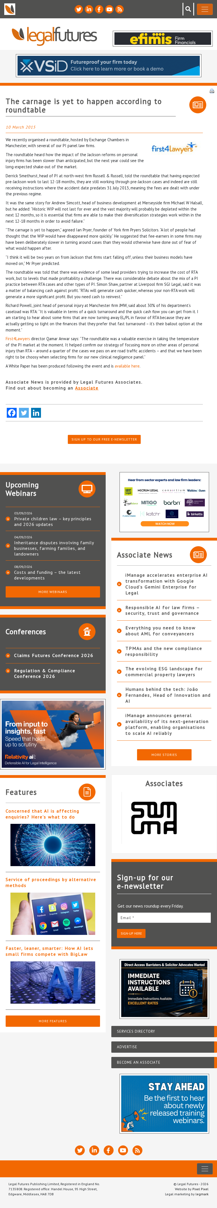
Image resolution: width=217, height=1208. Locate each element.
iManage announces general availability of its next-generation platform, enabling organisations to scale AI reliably (167, 724)
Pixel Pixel (200, 1189)
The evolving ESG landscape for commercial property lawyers (164, 671)
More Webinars (52, 592)
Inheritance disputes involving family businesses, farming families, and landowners (54, 548)
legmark (202, 1194)
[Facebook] (11, 412)
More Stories (164, 755)
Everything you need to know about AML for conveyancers (160, 630)
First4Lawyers (18, 338)
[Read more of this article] (53, 845)
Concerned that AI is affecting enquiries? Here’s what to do (42, 814)
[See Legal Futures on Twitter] (79, 9)
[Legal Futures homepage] (54, 36)
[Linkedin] (36, 412)
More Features (53, 1021)
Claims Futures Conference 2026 (54, 655)
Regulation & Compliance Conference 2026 (44, 673)
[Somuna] (164, 818)
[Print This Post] (212, 90)
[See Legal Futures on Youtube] (109, 9)
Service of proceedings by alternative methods (51, 882)
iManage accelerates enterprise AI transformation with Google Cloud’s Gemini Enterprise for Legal (166, 583)
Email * (127, 917)
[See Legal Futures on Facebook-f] (99, 9)
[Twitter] (23, 412)
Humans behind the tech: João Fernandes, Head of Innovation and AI (168, 695)
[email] (164, 917)
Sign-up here (131, 933)
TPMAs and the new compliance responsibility (163, 651)
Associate (87, 388)
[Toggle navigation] (205, 9)
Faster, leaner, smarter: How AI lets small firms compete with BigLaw (50, 951)
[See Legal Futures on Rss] (119, 9)
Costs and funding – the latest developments (47, 575)
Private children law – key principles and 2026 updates (53, 521)
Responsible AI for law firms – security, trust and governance (162, 610)
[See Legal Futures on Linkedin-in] (89, 9)
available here (127, 366)
